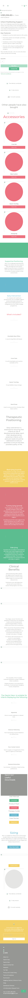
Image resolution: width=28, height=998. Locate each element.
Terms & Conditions (6, 73)
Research (5, 967)
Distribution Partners (8, 985)
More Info (14, 147)
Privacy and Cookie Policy (10, 972)
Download (14, 800)
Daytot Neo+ (6, 962)
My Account (6, 977)
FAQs (4, 983)
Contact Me (14, 68)
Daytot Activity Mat (8, 964)
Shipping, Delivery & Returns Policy (12, 980)
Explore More (14, 865)
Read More (14, 822)
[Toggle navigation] (3, 5)
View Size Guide (14, 847)
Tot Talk (5, 970)
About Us (5, 957)
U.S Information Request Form (11, 988)
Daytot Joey (6, 959)
